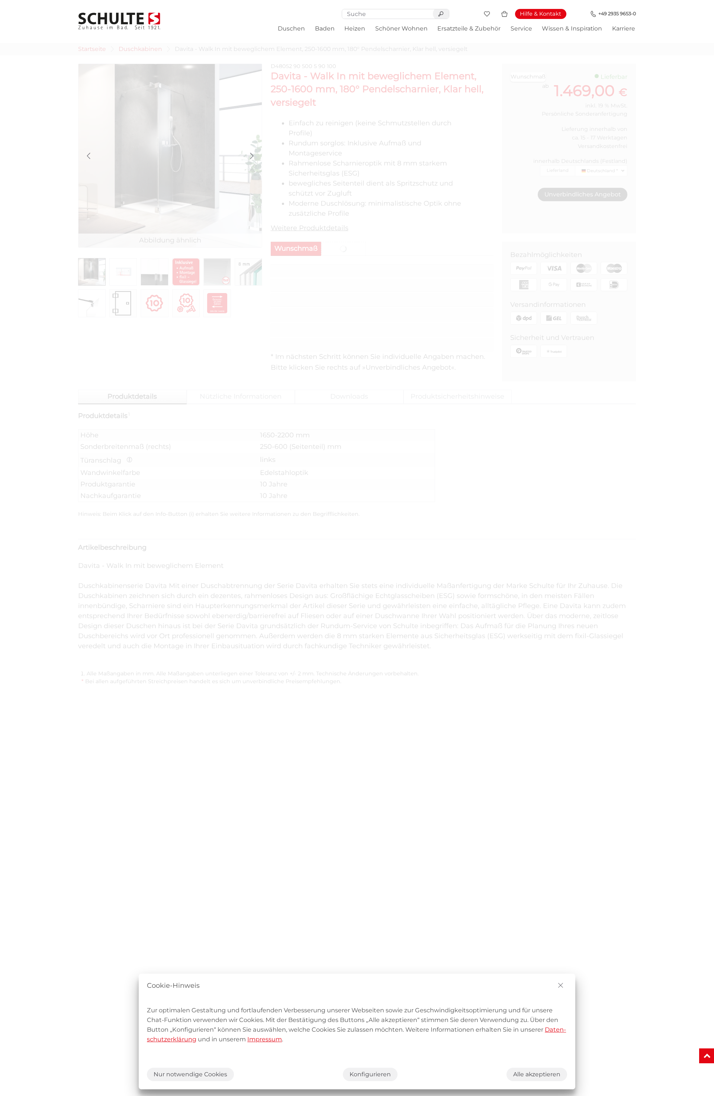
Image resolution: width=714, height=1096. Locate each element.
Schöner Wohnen (401, 28)
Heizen (354, 28)
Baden (325, 28)
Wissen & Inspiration (572, 28)
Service (521, 28)
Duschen (291, 28)
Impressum (264, 1039)
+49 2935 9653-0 (617, 13)
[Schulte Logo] (119, 21)
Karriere (623, 28)
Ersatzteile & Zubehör (469, 28)
